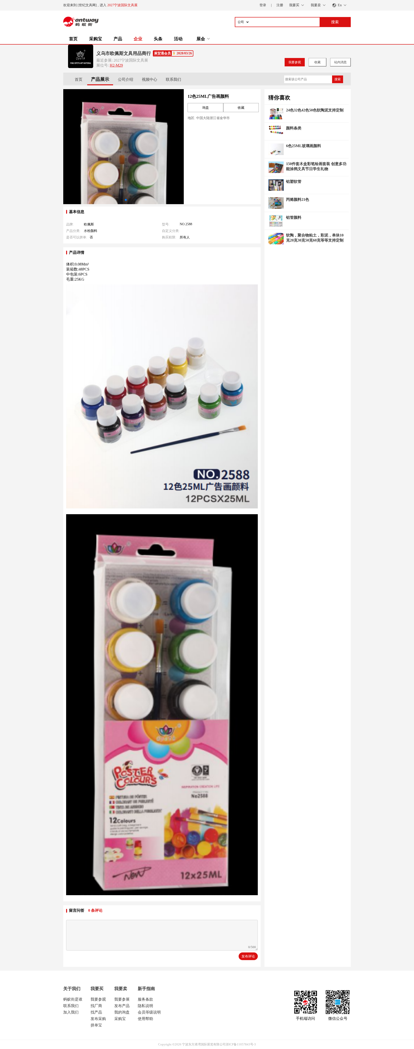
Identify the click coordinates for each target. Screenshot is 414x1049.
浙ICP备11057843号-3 (241, 1044)
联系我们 (173, 79)
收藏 (317, 62)
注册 (279, 5)
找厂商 (96, 1006)
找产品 (96, 1012)
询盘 (205, 108)
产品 (118, 38)
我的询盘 (122, 1012)
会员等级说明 (149, 1012)
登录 (262, 5)
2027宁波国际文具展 (122, 5)
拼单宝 (96, 1025)
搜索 (337, 79)
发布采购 (98, 1019)
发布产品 (122, 1006)
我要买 (97, 988)
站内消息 (340, 62)
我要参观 (294, 62)
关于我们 (71, 988)
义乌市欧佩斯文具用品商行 (123, 53)
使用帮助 (145, 1019)
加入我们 (71, 1012)
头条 (158, 38)
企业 (138, 38)
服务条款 (145, 999)
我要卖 (120, 988)
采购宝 (95, 38)
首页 (73, 38)
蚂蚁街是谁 (72, 999)
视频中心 (149, 79)
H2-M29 (116, 65)
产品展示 (100, 79)
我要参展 (122, 999)
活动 (178, 38)
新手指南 (146, 988)
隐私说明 (145, 1006)
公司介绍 (125, 79)
